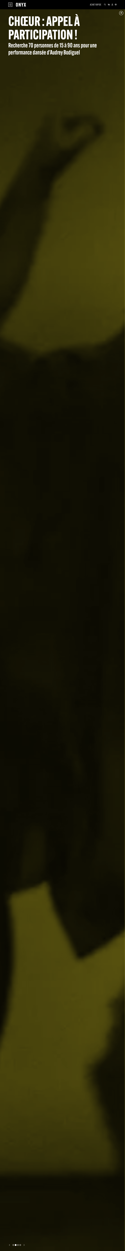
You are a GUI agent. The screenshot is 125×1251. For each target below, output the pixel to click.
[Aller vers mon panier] (116, 5)
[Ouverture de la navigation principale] (10, 5)
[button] (109, 4)
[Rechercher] (105, 5)
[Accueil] (21, 5)
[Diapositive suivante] (24, 1245)
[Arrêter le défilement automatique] (121, 13)
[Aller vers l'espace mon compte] (112, 5)
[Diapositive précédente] (9, 1245)
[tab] (13, 1245)
